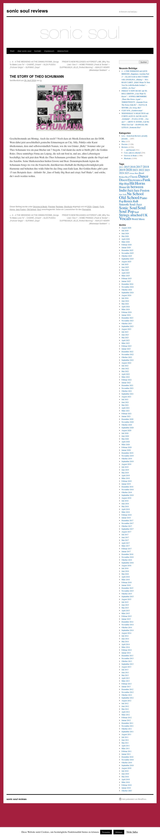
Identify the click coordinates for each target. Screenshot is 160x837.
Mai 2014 (125, 641)
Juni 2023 (125, 334)
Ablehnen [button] (118, 832)
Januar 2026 (126, 247)
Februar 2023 (127, 346)
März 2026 (126, 241)
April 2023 (126, 340)
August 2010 (126, 768)
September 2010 (128, 765)
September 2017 (128, 529)
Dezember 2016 (127, 554)
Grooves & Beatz (40, 206)
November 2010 (128, 759)
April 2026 (126, 239)
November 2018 (128, 489)
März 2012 (126, 714)
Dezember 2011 (127, 723)
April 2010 (126, 779)
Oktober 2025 (127, 256)
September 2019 (128, 461)
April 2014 (126, 644)
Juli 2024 (125, 298)
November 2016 (128, 557)
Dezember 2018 (127, 486)
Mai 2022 (125, 371)
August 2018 (126, 498)
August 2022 (126, 363)
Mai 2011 (125, 742)
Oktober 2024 (127, 289)
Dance (143, 176)
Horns (12, 209)
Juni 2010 (125, 773)
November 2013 (128, 658)
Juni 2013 (125, 672)
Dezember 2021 (127, 385)
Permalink (86, 209)
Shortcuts (68, 206)
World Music (138, 219)
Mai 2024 (125, 303)
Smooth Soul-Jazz (130, 204)
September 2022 (128, 360)
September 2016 (128, 562)
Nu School (135, 193)
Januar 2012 (126, 720)
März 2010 (126, 782)
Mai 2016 (125, 574)
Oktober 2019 (127, 458)
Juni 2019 (125, 469)
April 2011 (126, 745)
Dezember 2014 (127, 621)
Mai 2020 (125, 438)
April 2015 (126, 610)
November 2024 (128, 287)
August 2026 (126, 227)
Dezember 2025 (127, 250)
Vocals (125, 218)
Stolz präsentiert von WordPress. (134, 799)
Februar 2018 (127, 514)
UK (145, 215)
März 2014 (126, 647)
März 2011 (126, 748)
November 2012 (128, 692)
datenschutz (62, 50)
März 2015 (126, 613)
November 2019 (128, 455)
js (41, 80)
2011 (121, 167)
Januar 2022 (126, 382)
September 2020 (128, 427)
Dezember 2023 (127, 317)
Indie (123, 190)
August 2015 (126, 599)
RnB (135, 201)
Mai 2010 (125, 776)
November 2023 (128, 320)
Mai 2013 (125, 675)
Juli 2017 (125, 534)
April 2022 (126, 374)
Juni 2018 (125, 503)
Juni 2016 (125, 571)
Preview (51, 206)
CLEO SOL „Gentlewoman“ (132, 110)
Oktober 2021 (127, 391)
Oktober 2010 (127, 762)
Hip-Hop (124, 183)
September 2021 (128, 393)
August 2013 (126, 666)
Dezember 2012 (127, 689)
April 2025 (126, 272)
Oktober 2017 (127, 526)
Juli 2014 (125, 636)
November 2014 (128, 624)
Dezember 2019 (127, 453)
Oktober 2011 (127, 728)
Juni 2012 (125, 706)
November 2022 (128, 354)
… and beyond (129, 150)
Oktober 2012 (127, 695)
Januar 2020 (126, 450)
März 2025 (126, 275)
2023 (147, 170)
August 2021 (126, 396)
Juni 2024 (125, 301)
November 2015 (128, 590)
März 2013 (126, 681)
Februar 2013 (127, 683)
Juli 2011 (125, 737)
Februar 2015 (127, 616)
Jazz (130, 190)
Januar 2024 (126, 315)
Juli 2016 (125, 568)
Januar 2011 (126, 754)
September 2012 (128, 697)
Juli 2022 (125, 365)
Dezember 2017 (127, 520)
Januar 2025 (126, 281)
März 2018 (126, 512)
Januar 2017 (126, 551)
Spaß (136, 211)
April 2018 (126, 509)
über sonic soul (24, 50)
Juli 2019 (125, 467)
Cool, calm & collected (132, 152)
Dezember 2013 (127, 655)
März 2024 (126, 309)
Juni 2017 (125, 537)
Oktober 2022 (127, 357)
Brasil (141, 173)
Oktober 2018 (127, 492)
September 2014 (128, 630)
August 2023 (126, 329)
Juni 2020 (125, 436)
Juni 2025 (125, 267)
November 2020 (128, 422)
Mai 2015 (125, 607)
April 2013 (126, 678)
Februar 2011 (127, 751)
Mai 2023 (125, 337)
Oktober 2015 (127, 593)
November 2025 (128, 253)
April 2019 (126, 475)
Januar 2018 (126, 517)
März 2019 (126, 478)
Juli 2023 (125, 332)
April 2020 (126, 441)
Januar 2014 (126, 652)
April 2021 (126, 408)
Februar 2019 (127, 481)
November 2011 (128, 726)
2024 (89, 206)
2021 (135, 170)
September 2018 (128, 495)
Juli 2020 (125, 433)
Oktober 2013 (127, 661)
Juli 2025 (125, 264)
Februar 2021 (127, 413)
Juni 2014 (125, 638)
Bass (136, 173)
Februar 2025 (127, 278)
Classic (95, 206)
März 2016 (126, 579)
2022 (141, 170)
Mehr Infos (132, 831)
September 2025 (128, 258)
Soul (39, 209)
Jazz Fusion (21, 209)
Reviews (59, 206)
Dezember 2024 (127, 284)
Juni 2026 (125, 233)
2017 (139, 167)
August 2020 (126, 430)
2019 (122, 170)
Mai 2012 (125, 709)
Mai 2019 (125, 472)
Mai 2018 (125, 506)
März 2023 (126, 343)
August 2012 (126, 700)
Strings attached (130, 214)
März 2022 (126, 377)
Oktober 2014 (127, 627)
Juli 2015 (125, 602)
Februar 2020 (127, 447)
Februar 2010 (127, 785)
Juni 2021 (125, 402)
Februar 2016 (127, 582)
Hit (132, 183)
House (122, 187)
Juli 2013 (125, 669)
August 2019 (126, 464)
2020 (129, 170)
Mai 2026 (125, 236)
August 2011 (126, 734)
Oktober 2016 (127, 560)
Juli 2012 (125, 703)
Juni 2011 (125, 740)
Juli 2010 (125, 771)
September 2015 (128, 596)
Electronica (135, 180)
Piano (143, 198)
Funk (102, 206)
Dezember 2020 (127, 419)
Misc (123, 141)
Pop (121, 201)
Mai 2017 (125, 540)
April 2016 (126, 576)
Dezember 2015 (127, 588)
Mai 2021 (125, 405)
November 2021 (128, 388)
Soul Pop (126, 211)
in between (135, 186)
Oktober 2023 (127, 323)
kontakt (37, 50)
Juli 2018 (125, 500)
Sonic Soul (128, 207)
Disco (123, 179)
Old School (31, 209)
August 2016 (126, 565)
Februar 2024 (127, 312)
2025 (127, 173)
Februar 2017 (127, 548)
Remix (128, 201)
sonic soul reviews (27, 10)
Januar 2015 (126, 619)
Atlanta (131, 173)
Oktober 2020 (127, 424)
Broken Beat (124, 176)
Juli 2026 (125, 230)
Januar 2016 (126, 585)
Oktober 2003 (127, 790)
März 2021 (126, 410)
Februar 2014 (127, 650)
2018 (146, 167)
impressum (49, 50)
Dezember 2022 (127, 351)
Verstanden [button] (106, 832)
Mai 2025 (125, 270)
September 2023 (128, 326)
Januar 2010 (126, 787)
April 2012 (126, 712)
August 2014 (126, 633)
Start (12, 50)
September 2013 (128, 664)
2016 (133, 167)
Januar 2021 (126, 416)
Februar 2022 (127, 379)
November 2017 (128, 523)
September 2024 (128, 292)
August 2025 (126, 261)
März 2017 (126, 545)
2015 (127, 167)
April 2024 (126, 306)
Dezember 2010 (127, 757)
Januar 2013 (126, 686)
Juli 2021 (125, 399)
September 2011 (128, 731)
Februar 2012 (127, 717)
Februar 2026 (127, 244)
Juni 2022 (125, 368)
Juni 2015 (125, 605)
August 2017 (126, 531)
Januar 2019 (126, 484)
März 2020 (126, 444)
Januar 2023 (126, 348)
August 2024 (126, 295)
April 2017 (126, 543)
